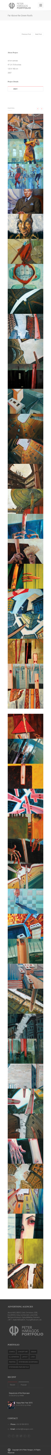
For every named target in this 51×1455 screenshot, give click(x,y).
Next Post (38, 34)
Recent (12, 1385)
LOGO (33, 1357)
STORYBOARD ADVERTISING (28, 1362)
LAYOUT (25, 1357)
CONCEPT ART (23, 1352)
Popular (24, 1385)
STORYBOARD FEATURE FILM (19, 1367)
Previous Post (26, 34)
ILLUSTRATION (14, 1357)
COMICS (12, 1352)
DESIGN (33, 1352)
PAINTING (12, 1362)
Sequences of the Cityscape (19, 1393)
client (15, 89)
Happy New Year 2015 (24, 1403)
